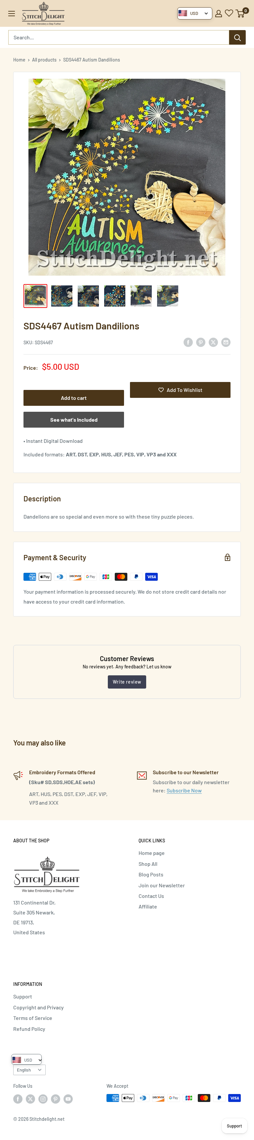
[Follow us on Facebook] (17, 1098)
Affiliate (148, 906)
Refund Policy (29, 1029)
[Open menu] (11, 13)
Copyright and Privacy (38, 1007)
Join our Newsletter (162, 885)
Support (22, 996)
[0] (240, 14)
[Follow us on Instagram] (43, 1098)
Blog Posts (151, 874)
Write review (127, 682)
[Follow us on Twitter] (30, 1098)
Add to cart (74, 398)
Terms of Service (32, 1018)
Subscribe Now (184, 790)
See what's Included (74, 419)
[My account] (218, 13)
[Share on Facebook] (188, 342)
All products (44, 60)
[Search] (237, 37)
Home (19, 60)
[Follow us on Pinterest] (55, 1098)
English (24, 1070)
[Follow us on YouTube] (68, 1098)
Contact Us (151, 896)
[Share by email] (226, 342)
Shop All (148, 864)
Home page (152, 853)
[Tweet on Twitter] (213, 342)
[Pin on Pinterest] (200, 342)
